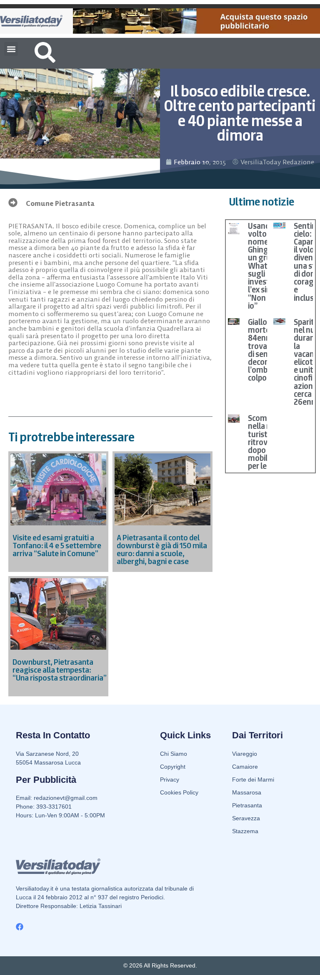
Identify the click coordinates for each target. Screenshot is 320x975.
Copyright (172, 766)
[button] (11, 49)
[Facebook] (19, 926)
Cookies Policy (179, 792)
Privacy (169, 779)
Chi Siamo (173, 753)
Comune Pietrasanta (60, 203)
